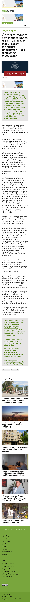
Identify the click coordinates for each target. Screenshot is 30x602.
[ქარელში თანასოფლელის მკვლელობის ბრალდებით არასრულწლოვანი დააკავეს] (15, 462)
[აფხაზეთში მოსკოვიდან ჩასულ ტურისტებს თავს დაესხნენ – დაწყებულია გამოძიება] (15, 389)
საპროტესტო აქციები (8, 566)
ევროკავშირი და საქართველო (11, 574)
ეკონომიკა (5, 544)
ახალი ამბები (9, 30)
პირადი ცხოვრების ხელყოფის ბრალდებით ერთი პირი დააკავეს (15, 449)
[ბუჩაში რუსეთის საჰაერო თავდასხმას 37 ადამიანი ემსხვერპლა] (15, 413)
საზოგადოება (6, 541)
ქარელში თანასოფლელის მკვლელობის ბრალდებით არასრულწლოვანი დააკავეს (14, 474)
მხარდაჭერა (7, 23)
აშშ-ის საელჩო (6, 370)
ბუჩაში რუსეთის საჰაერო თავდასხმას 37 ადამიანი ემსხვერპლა (12, 425)
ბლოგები (4, 554)
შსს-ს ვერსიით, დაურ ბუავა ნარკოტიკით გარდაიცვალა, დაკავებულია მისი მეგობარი (14, 498)
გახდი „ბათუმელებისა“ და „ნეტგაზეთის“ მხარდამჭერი (13, 352)
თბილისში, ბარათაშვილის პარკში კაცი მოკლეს (13, 521)
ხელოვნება (5, 549)
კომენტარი (5, 546)
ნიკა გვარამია (15, 370)
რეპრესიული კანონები (8, 571)
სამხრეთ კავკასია (7, 551)
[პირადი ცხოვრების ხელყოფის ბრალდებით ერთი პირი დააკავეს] (15, 438)
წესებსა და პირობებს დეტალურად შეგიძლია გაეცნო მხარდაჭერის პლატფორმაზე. (14, 362)
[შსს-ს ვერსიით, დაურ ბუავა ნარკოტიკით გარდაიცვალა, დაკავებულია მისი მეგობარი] (15, 486)
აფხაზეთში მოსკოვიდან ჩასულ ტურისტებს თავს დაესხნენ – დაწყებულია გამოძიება (15, 400)
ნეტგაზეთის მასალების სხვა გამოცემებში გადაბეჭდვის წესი (13, 598)
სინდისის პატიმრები (8, 563)
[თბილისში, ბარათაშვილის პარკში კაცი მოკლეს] (15, 511)
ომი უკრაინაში (6, 569)
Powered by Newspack (7, 596)
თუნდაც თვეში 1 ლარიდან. (12, 356)
